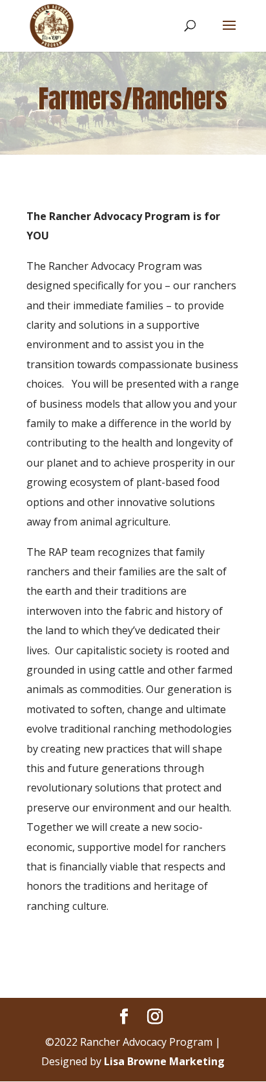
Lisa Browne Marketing (164, 1061)
